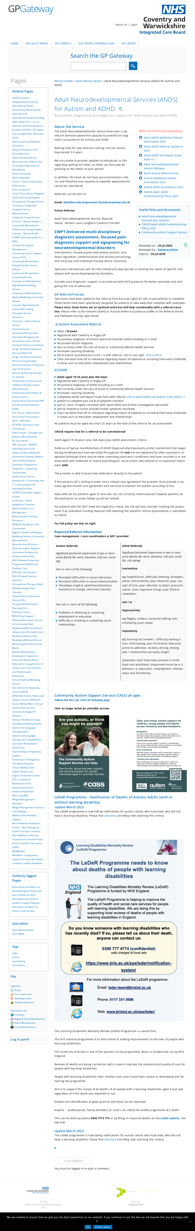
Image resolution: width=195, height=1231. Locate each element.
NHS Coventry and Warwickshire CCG (43, 1206)
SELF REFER (128, 43)
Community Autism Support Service (164, 232)
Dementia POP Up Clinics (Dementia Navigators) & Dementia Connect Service (26, 337)
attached (110, 815)
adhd (15, 953)
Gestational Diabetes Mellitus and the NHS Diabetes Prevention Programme (27, 460)
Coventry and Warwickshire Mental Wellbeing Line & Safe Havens (27, 297)
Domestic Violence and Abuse (28, 345)
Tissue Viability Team (23, 767)
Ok (87, 1226)
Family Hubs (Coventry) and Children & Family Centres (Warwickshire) (26, 384)
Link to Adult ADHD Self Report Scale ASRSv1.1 (155, 397)
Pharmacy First (20, 608)
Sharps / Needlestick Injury (26, 719)
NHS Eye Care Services (24, 572)
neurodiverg (18, 961)
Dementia (17, 317)
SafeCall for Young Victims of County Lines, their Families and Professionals (27, 667)
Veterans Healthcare (23, 791)
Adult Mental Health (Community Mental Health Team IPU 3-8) (26, 109)
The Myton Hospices (23, 763)
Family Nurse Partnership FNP (28, 400)
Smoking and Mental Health (27, 723)
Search (133, 66)
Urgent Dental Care (22, 771)
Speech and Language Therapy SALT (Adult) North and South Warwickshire (26, 739)
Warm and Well (20, 795)
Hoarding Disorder (22, 488)
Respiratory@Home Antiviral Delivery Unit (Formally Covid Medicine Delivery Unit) (27, 632)
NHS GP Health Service (24, 576)
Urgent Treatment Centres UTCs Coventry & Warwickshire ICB (26, 779)
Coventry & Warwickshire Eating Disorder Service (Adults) (25, 265)
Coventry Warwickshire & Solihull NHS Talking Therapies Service (25, 309)
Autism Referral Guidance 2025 (164, 187)
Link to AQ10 (154, 355)
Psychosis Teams (21, 612)
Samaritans (18, 675)
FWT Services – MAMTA (24, 444)
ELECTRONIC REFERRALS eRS (96, 43)
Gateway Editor (168, 250)
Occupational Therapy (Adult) (27, 584)
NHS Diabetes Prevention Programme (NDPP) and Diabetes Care (25, 564)
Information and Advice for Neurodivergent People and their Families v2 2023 (26, 891)
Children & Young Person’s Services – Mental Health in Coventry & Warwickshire (26, 221)
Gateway (30, 8)
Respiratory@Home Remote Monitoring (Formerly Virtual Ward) (27, 644)
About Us (121, 24)
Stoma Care (18, 747)
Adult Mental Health (22, 930)
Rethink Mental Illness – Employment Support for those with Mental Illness (25, 656)
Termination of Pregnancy (26, 759)
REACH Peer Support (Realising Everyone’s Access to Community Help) (27, 620)
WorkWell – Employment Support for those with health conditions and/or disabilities (27, 859)
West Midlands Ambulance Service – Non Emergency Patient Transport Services (26, 827)
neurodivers (18, 965)
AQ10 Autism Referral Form (161, 173)
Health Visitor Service (23, 476)
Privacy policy (103, 1226)
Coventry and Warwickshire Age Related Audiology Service (26, 285)
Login (133, 24)
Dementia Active (21, 329)
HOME (15, 43)
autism (15, 957)
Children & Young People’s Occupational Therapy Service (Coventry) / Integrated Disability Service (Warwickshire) (28, 205)
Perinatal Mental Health (24, 604)
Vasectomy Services (22, 787)
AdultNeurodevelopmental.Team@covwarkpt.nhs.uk (96, 202)
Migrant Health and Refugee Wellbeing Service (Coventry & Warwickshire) (28, 536)
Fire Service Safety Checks (26, 412)
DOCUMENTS (63, 43)
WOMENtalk (18, 851)
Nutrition (17, 580)
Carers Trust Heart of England (28, 193)
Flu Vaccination (20, 440)
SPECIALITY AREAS (36, 43)
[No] (190, 1222)
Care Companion (21, 189)
